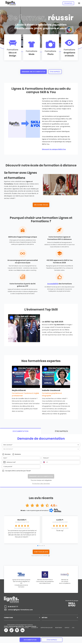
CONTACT (67, 627)
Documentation (30, 640)
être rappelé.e (52, 640)
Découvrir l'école (41, 205)
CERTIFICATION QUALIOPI (46, 627)
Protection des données (41, 484)
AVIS (73, 627)
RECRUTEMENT (58, 627)
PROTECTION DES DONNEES (22, 627)
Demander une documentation (33, 72)
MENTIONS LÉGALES (8, 627)
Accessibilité (52, 284)
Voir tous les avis (41, 552)
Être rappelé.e (55, 72)
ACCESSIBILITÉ (34, 627)
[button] (41, 445)
